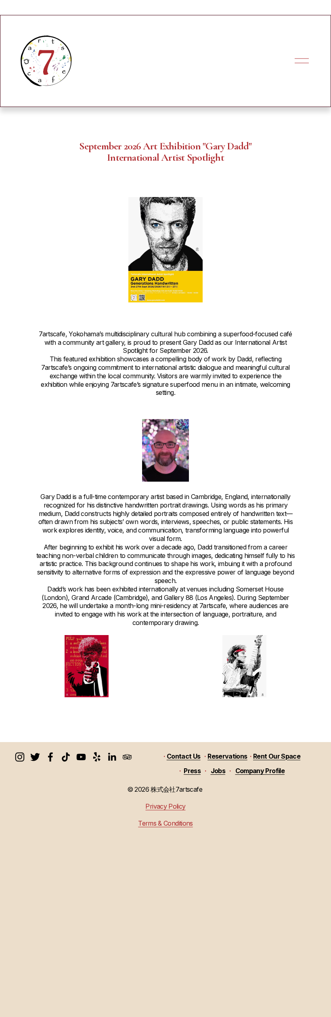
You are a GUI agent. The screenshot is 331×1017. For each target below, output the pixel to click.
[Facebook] (50, 757)
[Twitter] (35, 757)
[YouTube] (81, 757)
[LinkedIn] (112, 757)
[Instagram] (20, 757)
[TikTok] (66, 757)
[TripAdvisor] (127, 757)
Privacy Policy (165, 806)
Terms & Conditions (165, 823)
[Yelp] (96, 757)
